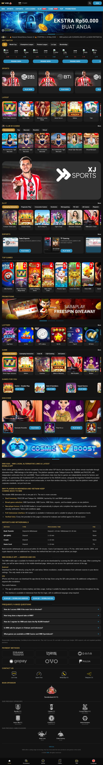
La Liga (53, 44)
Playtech (96, 207)
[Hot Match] (4, 44)
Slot (42, 9)
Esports (19, 9)
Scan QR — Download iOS (43, 598)
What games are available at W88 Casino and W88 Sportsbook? (28, 634)
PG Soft (76, 207)
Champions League (26, 44)
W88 (3, 9)
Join (97, 3)
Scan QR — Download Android (16, 598)
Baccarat (26, 130)
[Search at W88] (90, 3)
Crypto (24, 3)
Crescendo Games (41, 207)
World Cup (13, 44)
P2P (61, 9)
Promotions (70, 9)
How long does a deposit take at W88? (19, 615)
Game (52, 9)
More (99, 126)
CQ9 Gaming (50, 353)
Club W (39, 353)
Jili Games (85, 207)
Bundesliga (63, 44)
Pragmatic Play (26, 207)
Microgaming (65, 207)
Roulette (36, 130)
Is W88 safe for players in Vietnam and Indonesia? (23, 628)
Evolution (54, 207)
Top (18, 130)
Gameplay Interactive (10, 207)
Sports (10, 9)
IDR (20, 3)
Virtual (45, 130)
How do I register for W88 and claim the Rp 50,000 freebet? (26, 622)
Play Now (35, 428)
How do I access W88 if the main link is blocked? (23, 609)
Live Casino (30, 9)
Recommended (9, 130)
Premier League (42, 44)
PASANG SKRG (16, 61)
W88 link (51, 746)
